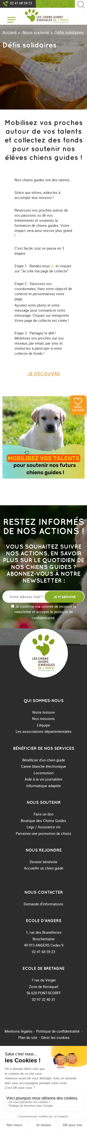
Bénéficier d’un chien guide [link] (43, 760)
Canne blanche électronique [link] (43, 766)
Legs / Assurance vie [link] (43, 826)
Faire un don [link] (78, 408)
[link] (46, 16)
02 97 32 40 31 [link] (43, 999)
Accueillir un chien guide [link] (43, 868)
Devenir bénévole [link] (43, 861)
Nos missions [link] (43, 718)
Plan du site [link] (27, 1037)
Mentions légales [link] (18, 1031)
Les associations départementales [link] (44, 731)
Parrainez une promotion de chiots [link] (43, 833)
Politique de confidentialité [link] (58, 1031)
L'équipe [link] (43, 725)
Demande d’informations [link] (43, 903)
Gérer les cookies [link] (55, 1037)
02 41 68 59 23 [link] (21, 3)
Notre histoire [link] (43, 712)
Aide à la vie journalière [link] (43, 779)
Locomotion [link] (43, 772)
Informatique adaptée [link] (43, 785)
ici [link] (53, 265)
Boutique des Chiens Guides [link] (43, 820)
